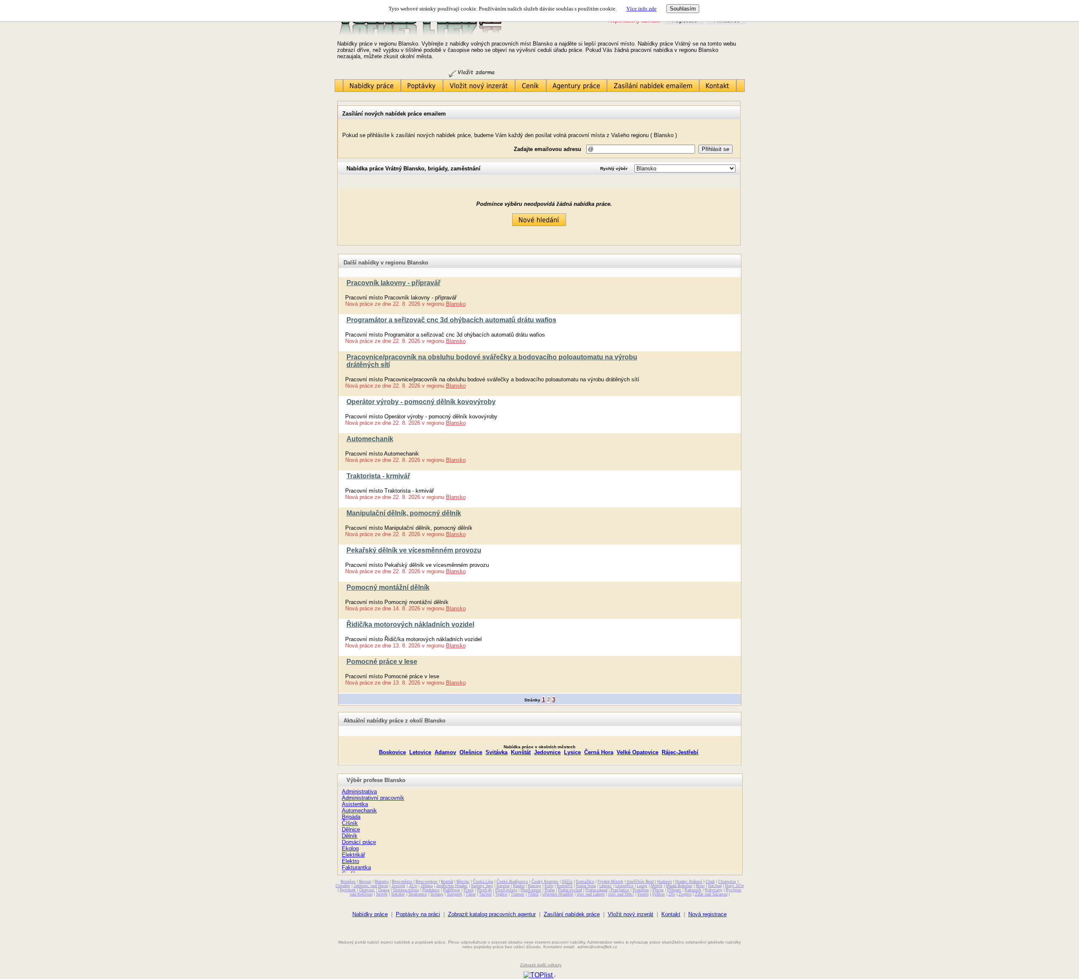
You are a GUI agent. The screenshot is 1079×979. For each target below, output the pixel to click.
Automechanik (369, 438)
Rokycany (713, 890)
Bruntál (447, 881)
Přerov (658, 890)
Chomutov (727, 881)
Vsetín (643, 894)
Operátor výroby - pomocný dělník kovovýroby (421, 401)
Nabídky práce (370, 914)
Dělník (349, 836)
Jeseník (398, 886)
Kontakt (670, 914)
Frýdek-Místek (610, 881)
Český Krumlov (544, 881)
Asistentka (355, 804)
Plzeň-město (506, 890)
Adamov (445, 752)
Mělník (657, 886)
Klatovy (534, 886)
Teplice (501, 894)
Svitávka (496, 752)
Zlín (671, 894)
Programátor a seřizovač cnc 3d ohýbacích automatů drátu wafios (451, 320)
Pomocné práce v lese (381, 661)
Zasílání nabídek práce (572, 914)
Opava (383, 890)
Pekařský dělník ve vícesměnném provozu (413, 550)
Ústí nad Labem (591, 894)
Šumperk (454, 894)
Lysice (572, 752)
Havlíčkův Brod (640, 881)
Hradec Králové (688, 881)
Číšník (350, 823)
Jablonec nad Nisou (371, 886)
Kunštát (521, 752)
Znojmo (685, 894)
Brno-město (402, 881)
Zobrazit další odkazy (540, 965)
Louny (642, 886)
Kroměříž (565, 886)
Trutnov (517, 894)
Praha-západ (596, 890)
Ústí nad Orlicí (621, 894)
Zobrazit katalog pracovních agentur (492, 914)
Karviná (503, 886)
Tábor (471, 894)
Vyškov (658, 894)
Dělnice (351, 829)
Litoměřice (624, 886)
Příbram (674, 890)
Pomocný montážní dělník (387, 587)
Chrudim (343, 886)
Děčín (567, 881)
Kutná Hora (586, 886)
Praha (550, 890)
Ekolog (350, 848)
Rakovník (692, 890)
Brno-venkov (427, 881)
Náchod (715, 886)
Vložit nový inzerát (630, 914)
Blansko (456, 304)
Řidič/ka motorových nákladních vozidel (410, 624)
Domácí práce (359, 842)
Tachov (485, 894)
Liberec (605, 886)
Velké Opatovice (637, 752)
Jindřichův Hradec (452, 886)
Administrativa (359, 791)
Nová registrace (707, 914)
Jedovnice (547, 752)
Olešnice (470, 752)
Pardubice (431, 890)
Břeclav (463, 881)
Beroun (365, 881)
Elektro (350, 861)
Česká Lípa (483, 881)
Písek (469, 890)
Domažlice (585, 881)
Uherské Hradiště (557, 894)
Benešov (348, 881)
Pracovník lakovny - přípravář (393, 282)
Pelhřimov (451, 890)
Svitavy (436, 894)
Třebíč (533, 894)
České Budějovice (512, 881)
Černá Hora (598, 752)
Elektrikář (353, 855)
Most (700, 886)
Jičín (413, 886)
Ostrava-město (406, 890)
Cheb (710, 881)
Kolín (549, 886)
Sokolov (398, 894)
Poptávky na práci (418, 914)
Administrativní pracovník (373, 798)
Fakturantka (356, 867)
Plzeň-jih (484, 890)
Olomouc (367, 890)
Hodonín (664, 881)
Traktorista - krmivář (378, 476)
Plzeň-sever (531, 890)
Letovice (420, 752)
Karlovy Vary (482, 886)
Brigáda (351, 817)
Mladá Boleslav (679, 886)
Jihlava (427, 886)
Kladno (519, 886)
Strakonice (417, 894)
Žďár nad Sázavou (711, 894)
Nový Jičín (734, 886)
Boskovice (392, 752)
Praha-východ (570, 890)
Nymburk (348, 890)
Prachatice (620, 890)
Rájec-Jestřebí (680, 752)
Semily (382, 894)
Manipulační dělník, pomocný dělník (403, 513)
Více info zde (641, 8)
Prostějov (641, 890)
